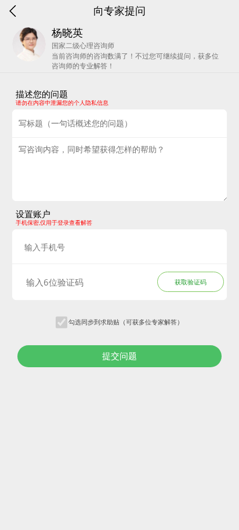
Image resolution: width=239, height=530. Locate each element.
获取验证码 (191, 281)
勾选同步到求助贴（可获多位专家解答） (125, 321)
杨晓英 (67, 32)
